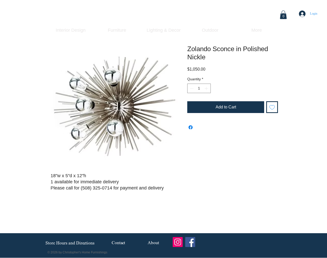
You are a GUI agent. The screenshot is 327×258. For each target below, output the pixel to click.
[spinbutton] (199, 88)
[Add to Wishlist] (272, 107)
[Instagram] (178, 242)
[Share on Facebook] (191, 127)
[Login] (302, 14)
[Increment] (207, 88)
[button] (283, 14)
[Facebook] (190, 242)
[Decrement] (191, 88)
